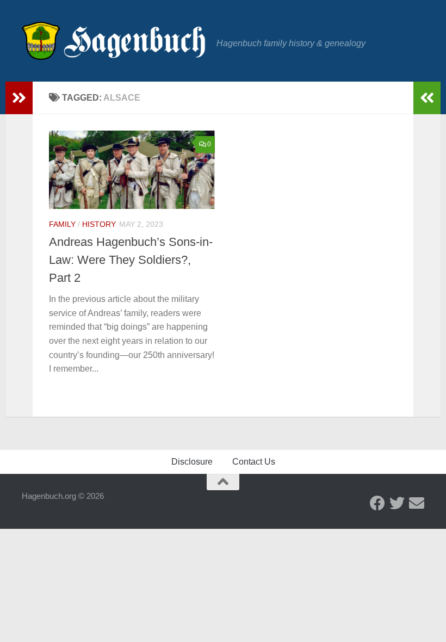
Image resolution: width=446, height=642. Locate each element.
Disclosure (192, 461)
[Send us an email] (416, 503)
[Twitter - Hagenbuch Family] (397, 503)
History (99, 224)
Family (62, 224)
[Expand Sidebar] (19, 98)
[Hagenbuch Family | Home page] (114, 41)
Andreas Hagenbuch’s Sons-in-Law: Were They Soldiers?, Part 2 (131, 260)
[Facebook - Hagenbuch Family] (377, 503)
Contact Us (253, 461)
